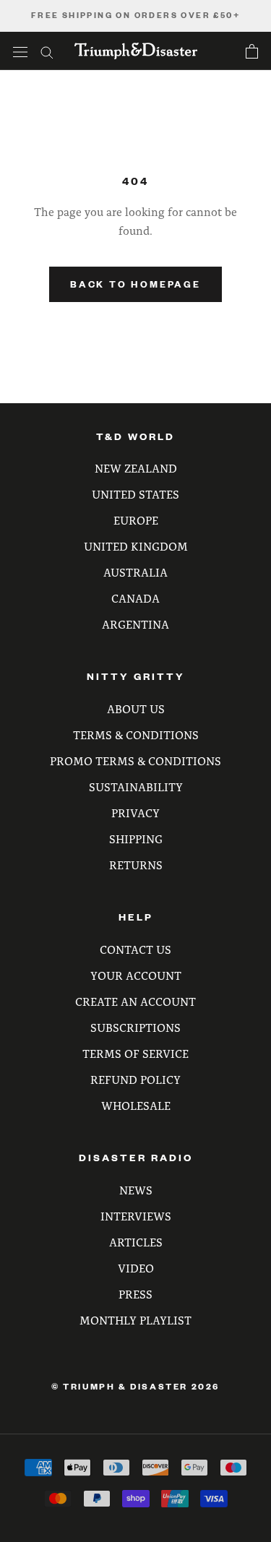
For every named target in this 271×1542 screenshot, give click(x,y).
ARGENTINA (135, 624)
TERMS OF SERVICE (135, 1053)
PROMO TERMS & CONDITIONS (135, 760)
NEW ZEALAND (136, 467)
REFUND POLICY (135, 1079)
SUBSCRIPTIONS (135, 1027)
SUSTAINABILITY (136, 786)
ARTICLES (136, 1241)
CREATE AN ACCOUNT (135, 1001)
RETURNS (136, 864)
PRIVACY (135, 812)
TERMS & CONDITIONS (136, 734)
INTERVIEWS (135, 1215)
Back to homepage (135, 284)
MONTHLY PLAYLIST (135, 1319)
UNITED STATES (135, 493)
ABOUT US (136, 708)
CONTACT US (135, 949)
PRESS (135, 1293)
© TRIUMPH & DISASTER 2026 (135, 1386)
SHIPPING (136, 838)
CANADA (135, 598)
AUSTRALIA (135, 572)
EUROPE (135, 519)
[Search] (46, 51)
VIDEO (136, 1267)
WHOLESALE (136, 1105)
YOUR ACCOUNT (135, 975)
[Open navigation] (20, 51)
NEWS (135, 1189)
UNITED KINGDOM (136, 546)
